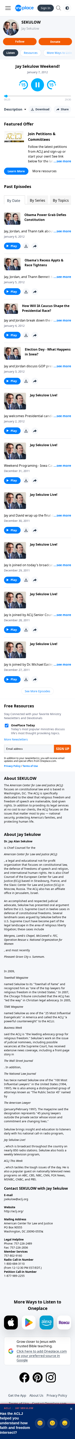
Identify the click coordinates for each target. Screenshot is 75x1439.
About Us (36, 1395)
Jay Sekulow (30, 28)
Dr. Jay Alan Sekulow (18, 841)
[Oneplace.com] (24, 8)
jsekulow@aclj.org (16, 1199)
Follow (19, 41)
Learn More (16, 171)
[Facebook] (24, 1377)
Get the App (17, 1395)
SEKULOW (31, 22)
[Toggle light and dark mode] (67, 8)
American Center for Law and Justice (33, 785)
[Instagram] (51, 1377)
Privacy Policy (57, 1395)
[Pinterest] (38, 1377)
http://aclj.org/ (13, 1211)
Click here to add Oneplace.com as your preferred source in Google (42, 1355)
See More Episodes (37, 691)
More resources (44, 171)
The (7, 785)
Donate (55, 42)
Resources (31, 53)
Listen (10, 53)
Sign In (45, 8)
